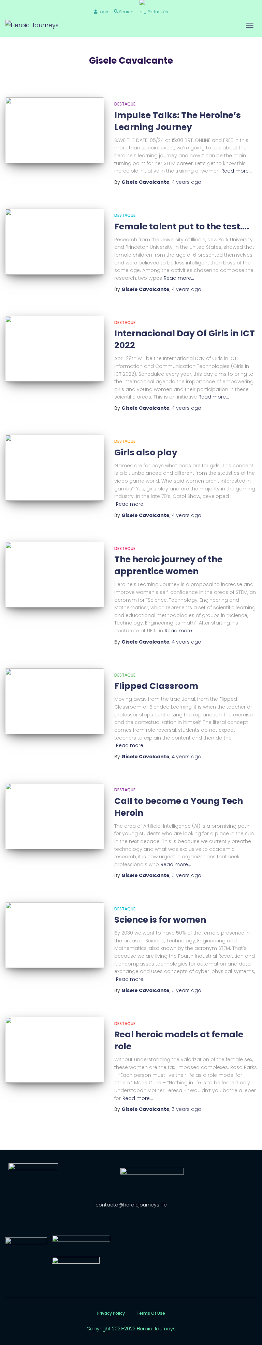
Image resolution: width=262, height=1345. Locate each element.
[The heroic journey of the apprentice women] (54, 574)
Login (104, 12)
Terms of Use (150, 1313)
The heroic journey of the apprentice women (168, 565)
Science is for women (160, 920)
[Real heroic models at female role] (54, 1050)
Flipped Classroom (156, 686)
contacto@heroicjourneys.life (131, 1204)
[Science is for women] (54, 935)
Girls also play (145, 452)
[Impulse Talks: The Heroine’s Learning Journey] (54, 130)
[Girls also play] (54, 467)
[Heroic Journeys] (34, 25)
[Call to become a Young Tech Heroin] (54, 816)
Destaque (124, 104)
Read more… (236, 170)
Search (126, 12)
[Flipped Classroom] (54, 701)
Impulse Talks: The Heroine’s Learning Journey (177, 121)
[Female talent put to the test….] (54, 241)
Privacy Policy (111, 1313)
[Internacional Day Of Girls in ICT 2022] (54, 349)
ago (186, 182)
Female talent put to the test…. (181, 226)
